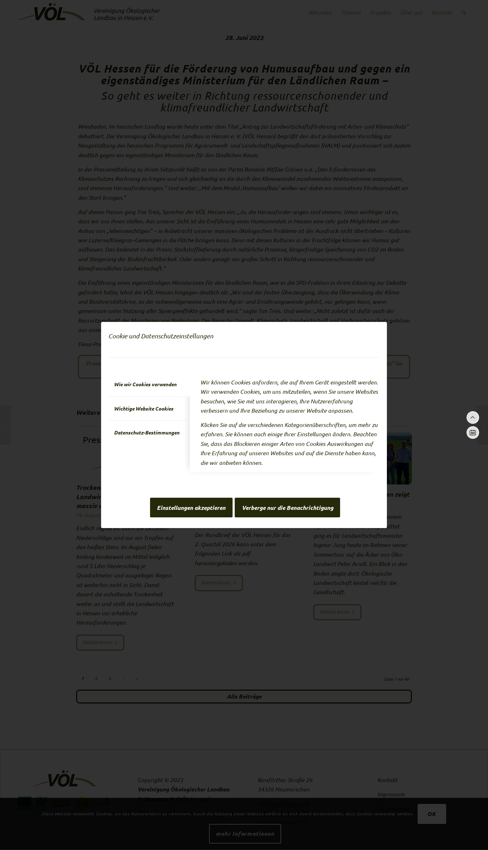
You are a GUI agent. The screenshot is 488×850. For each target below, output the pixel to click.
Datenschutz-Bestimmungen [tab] (146, 433)
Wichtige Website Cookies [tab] (143, 409)
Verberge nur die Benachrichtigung (287, 507)
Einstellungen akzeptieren (191, 507)
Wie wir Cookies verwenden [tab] (145, 384)
